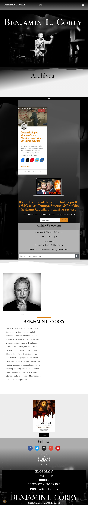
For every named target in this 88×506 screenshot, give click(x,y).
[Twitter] (37, 448)
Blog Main (44, 471)
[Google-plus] (51, 448)
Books (44, 480)
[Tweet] (27, 160)
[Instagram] (44, 448)
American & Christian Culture (47, 232)
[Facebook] (30, 448)
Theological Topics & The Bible (48, 245)
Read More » (25, 166)
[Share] (22, 160)
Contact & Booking (44, 484)
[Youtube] (57, 448)
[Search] (77, 256)
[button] (83, 4)
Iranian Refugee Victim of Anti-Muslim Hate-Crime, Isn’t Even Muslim (32, 136)
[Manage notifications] (4, 501)
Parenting (48, 241)
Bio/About (44, 476)
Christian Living (48, 237)
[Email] (37, 160)
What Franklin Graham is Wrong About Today (49, 250)
